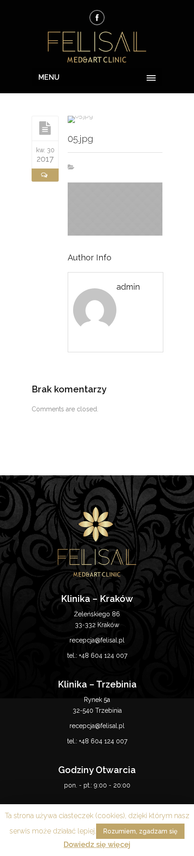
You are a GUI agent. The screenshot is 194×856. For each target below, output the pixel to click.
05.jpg (80, 138)
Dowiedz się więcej (97, 844)
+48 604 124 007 (103, 655)
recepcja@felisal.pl (97, 640)
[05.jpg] (45, 128)
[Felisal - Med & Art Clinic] (97, 48)
